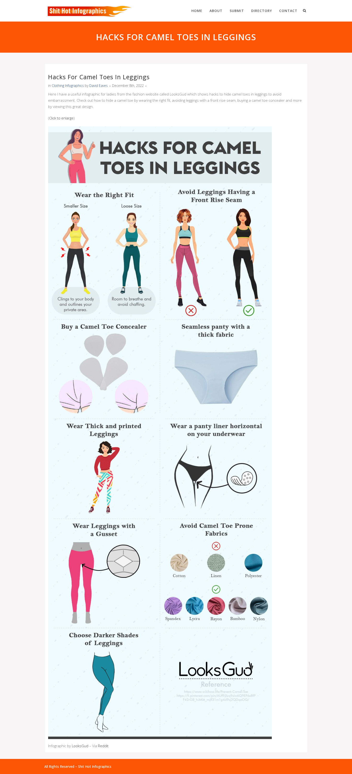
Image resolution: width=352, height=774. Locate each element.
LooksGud (80, 745)
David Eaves (98, 85)
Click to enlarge (61, 118)
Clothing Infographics (68, 85)
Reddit (103, 745)
